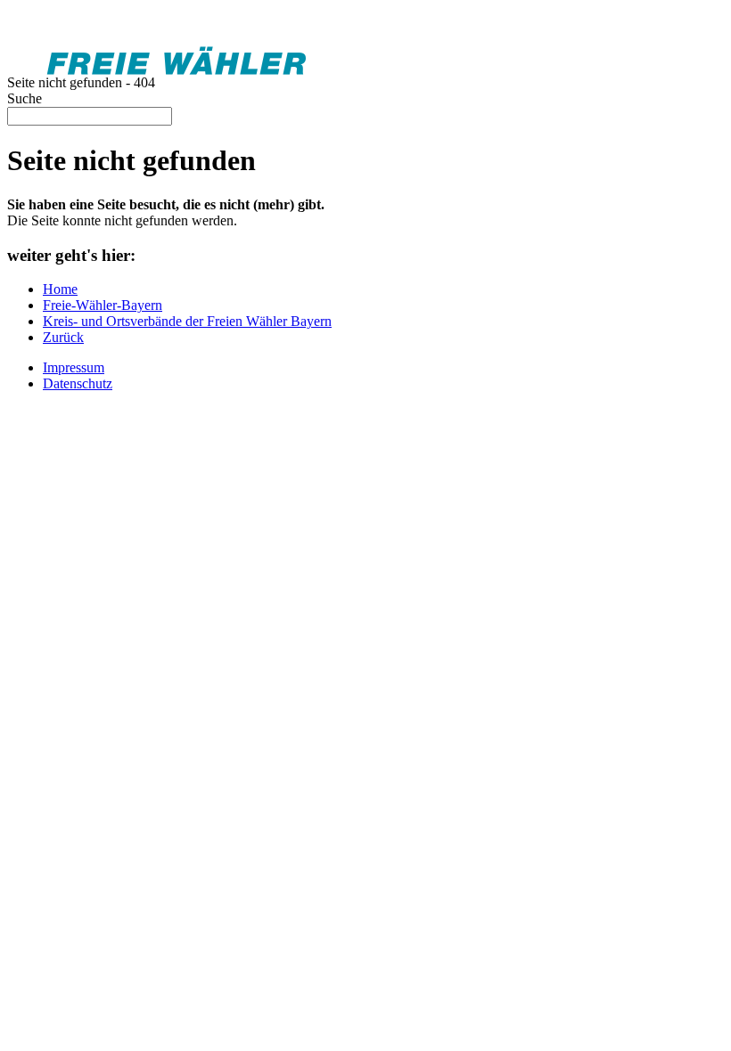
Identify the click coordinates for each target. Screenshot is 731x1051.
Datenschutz (77, 383)
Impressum (73, 367)
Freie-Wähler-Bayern (102, 305)
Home (60, 289)
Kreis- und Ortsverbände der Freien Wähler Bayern (187, 321)
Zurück (63, 337)
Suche (24, 98)
